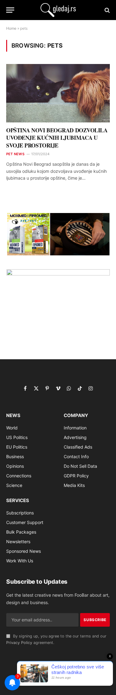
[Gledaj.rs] (58, 10)
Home (11, 28)
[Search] (106, 10)
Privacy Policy (19, 642)
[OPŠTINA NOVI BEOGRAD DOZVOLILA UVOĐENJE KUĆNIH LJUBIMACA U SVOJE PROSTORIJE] (58, 93)
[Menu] (10, 10)
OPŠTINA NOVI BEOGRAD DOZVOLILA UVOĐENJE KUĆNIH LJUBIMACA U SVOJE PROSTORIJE (57, 137)
